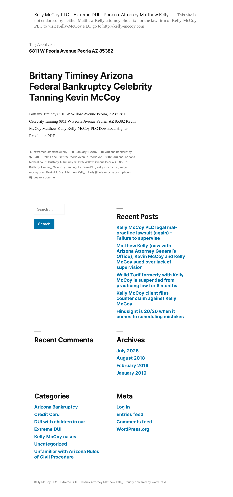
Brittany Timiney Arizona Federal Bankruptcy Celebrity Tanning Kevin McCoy (90, 86)
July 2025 (127, 350)
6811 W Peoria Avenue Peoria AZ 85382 (85, 157)
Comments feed (134, 421)
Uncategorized (50, 444)
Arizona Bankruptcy (118, 152)
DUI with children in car (59, 421)
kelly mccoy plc (107, 167)
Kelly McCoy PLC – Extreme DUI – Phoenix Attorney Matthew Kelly (101, 14)
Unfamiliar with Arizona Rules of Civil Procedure (66, 454)
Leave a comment (45, 177)
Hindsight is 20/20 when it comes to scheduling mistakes (150, 314)
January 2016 (131, 373)
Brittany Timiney (40, 167)
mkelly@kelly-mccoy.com (103, 172)
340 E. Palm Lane (45, 157)
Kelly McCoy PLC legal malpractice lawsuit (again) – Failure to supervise (146, 233)
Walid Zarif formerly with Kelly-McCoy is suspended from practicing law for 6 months (151, 280)
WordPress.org (132, 429)
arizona (118, 157)
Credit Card (47, 414)
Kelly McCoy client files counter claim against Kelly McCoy (146, 298)
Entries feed (129, 414)
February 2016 (132, 365)
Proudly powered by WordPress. (145, 482)
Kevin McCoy (55, 172)
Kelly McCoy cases (55, 436)
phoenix (127, 172)
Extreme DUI (86, 167)
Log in (123, 407)
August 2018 (130, 358)
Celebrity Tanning (65, 167)
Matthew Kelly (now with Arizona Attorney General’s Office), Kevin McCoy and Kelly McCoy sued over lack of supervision (150, 256)
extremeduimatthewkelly (50, 152)
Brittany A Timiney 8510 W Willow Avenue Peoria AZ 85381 (87, 162)
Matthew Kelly (74, 172)
